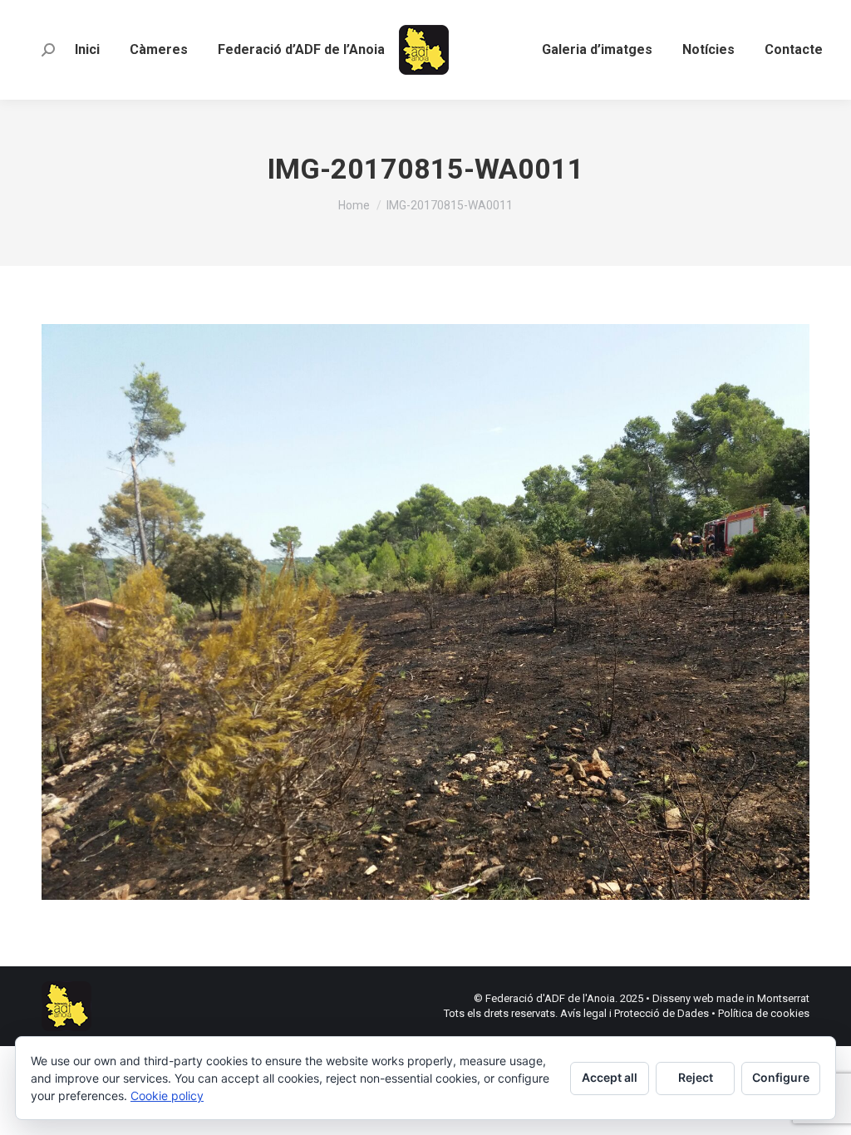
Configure (780, 1077)
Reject (695, 1077)
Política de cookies (763, 1013)
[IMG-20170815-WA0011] (425, 612)
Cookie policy (167, 1095)
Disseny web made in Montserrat (730, 998)
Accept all (609, 1077)
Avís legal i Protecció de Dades (634, 1013)
